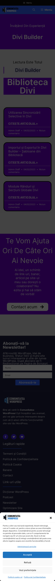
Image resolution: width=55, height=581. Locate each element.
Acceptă (27, 554)
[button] (50, 517)
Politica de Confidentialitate (35, 577)
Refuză (27, 562)
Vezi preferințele (27, 570)
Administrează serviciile (26, 546)
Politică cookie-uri (15, 577)
